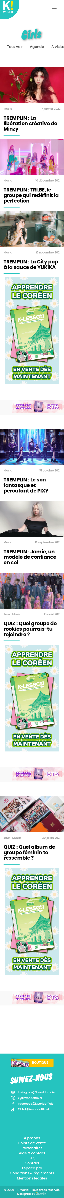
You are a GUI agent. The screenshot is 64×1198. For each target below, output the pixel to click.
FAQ (32, 1158)
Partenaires (32, 1148)
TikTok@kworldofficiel (33, 1109)
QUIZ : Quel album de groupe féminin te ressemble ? (29, 853)
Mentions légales (32, 1178)
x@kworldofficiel (30, 1098)
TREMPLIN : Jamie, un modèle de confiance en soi (30, 557)
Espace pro (32, 1168)
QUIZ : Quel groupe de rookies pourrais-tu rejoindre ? (30, 629)
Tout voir (15, 47)
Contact (32, 1163)
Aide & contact (32, 1153)
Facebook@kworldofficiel (36, 1103)
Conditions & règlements (32, 1173)
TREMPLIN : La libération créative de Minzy (30, 124)
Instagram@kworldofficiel (36, 1092)
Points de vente (32, 1143)
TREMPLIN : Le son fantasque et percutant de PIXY (26, 486)
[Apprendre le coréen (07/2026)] (32, 330)
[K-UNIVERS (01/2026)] (38, 406)
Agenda (37, 47)
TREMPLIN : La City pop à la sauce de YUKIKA (31, 265)
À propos (32, 1138)
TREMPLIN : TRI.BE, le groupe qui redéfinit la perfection (31, 196)
